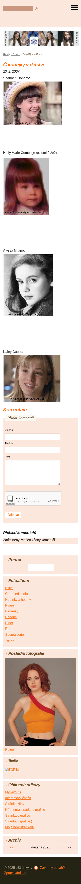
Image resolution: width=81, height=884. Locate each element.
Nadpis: (9, 443)
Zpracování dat (15, 873)
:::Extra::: (15, 54)
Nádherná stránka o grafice (25, 809)
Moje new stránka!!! (19, 827)
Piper (9, 623)
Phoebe (11, 617)
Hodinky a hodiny (18, 599)
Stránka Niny (14, 804)
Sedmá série (14, 634)
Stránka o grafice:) (18, 821)
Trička (9, 640)
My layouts (13, 792)
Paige (9, 605)
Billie (9, 588)
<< (12, 847)
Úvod (6, 54)
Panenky (11, 611)
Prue (8, 629)
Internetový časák (18, 798)
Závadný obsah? (52, 867)
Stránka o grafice (17, 815)
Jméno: (9, 430)
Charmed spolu (16, 594)
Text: (7, 456)
